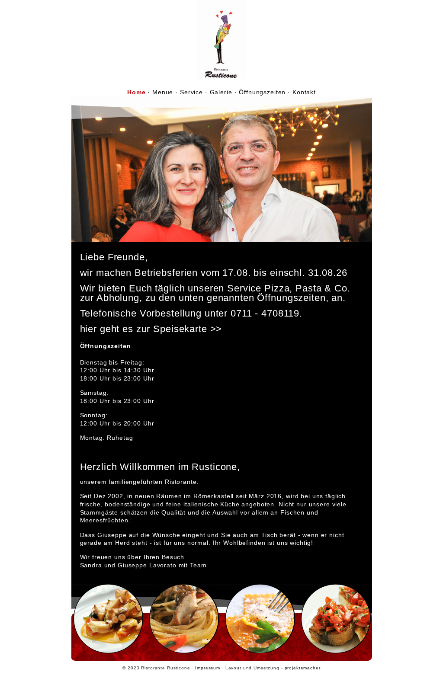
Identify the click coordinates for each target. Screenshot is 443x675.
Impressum (207, 667)
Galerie (221, 92)
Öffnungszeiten (262, 92)
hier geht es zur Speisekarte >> (151, 328)
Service (191, 92)
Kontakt (304, 92)
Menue (162, 92)
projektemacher (303, 667)
